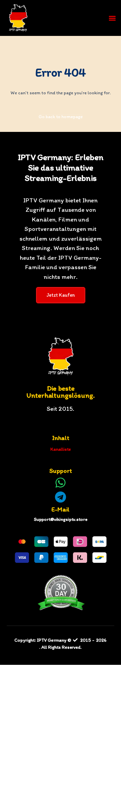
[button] (112, 17)
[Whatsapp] (60, 482)
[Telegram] (60, 497)
